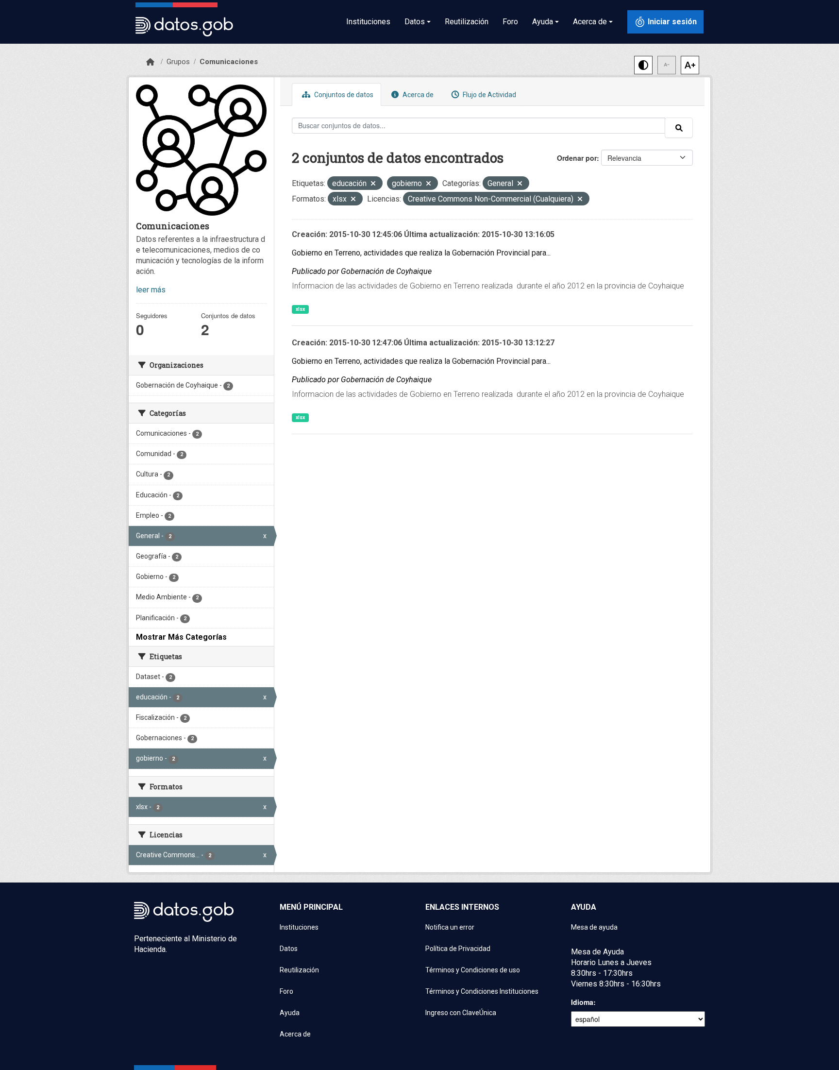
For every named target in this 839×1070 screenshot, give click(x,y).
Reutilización (466, 21)
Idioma (582, 1002)
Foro (510, 21)
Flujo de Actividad (488, 95)
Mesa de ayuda (594, 927)
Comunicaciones (229, 61)
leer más (151, 289)
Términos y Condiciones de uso (472, 970)
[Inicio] (150, 62)
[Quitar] (373, 184)
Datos (289, 948)
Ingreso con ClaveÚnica (460, 1013)
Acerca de (417, 95)
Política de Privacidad (457, 948)
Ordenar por (577, 158)
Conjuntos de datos (343, 95)
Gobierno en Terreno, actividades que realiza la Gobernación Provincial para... (421, 252)
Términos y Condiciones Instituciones (481, 991)
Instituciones (368, 21)
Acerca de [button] (590, 21)
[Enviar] (679, 128)
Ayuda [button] (542, 21)
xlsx (300, 309)
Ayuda (290, 1013)
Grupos (178, 61)
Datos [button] (414, 21)
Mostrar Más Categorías (181, 637)
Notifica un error (449, 927)
